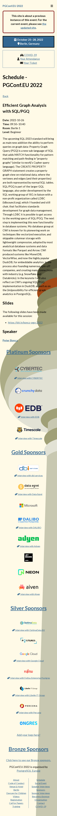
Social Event (40, 783)
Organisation (41, 799)
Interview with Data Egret (30, 494)
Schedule (41, 780)
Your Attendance (30, 58)
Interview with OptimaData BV (30, 630)
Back (5, 96)
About (16, 780)
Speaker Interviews (41, 786)
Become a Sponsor (41, 796)
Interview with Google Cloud (30, 660)
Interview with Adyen (30, 546)
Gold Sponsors (28, 452)
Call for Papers (16, 803)
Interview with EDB (29, 417)
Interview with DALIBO (30, 527)
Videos (16, 796)
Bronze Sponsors (28, 749)
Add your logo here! (28, 734)
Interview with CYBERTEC (30, 378)
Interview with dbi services (30, 475)
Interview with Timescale (30, 438)
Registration (16, 799)
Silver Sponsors (29, 608)
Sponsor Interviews (41, 793)
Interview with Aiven (30, 594)
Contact (41, 803)
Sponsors (40, 789)
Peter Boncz (10, 340)
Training (16, 806)
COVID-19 (30, 55)
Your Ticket (30, 62)
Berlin (16, 789)
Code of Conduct (16, 783)
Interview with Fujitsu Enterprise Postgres (30, 678)
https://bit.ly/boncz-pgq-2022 (25, 322)
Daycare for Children (16, 793)
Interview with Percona (30, 712)
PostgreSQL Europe (28, 770)
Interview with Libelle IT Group (30, 695)
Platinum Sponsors (28, 352)
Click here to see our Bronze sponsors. (28, 760)
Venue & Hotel (16, 786)
